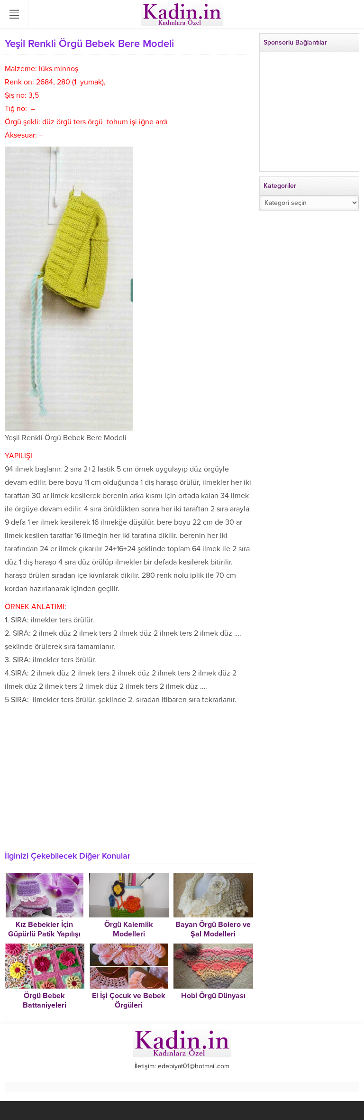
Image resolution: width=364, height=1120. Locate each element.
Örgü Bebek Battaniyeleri (44, 1000)
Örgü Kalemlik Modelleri (128, 929)
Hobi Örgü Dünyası (213, 995)
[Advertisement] (129, 777)
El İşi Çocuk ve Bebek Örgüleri (128, 1000)
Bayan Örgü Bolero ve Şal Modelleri (213, 929)
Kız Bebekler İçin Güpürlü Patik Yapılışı (44, 929)
